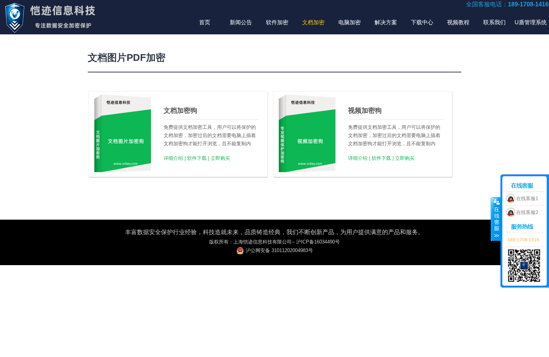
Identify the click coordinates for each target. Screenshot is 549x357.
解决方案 (386, 22)
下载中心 (422, 22)
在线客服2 (527, 212)
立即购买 (220, 158)
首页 (204, 22)
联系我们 (494, 22)
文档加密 (313, 22)
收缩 (496, 219)
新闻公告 (241, 22)
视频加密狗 (365, 110)
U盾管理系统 (531, 22)
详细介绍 (173, 158)
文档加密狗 (180, 110)
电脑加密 (349, 22)
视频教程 (458, 22)
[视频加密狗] (307, 170)
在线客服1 (527, 198)
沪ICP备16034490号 (318, 242)
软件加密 (277, 22)
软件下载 (197, 158)
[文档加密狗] (123, 170)
